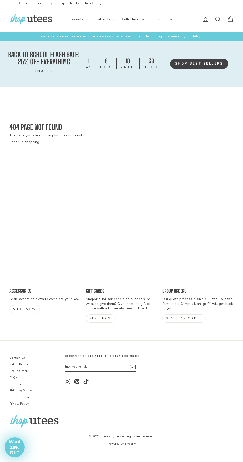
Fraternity (103, 19)
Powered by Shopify (121, 444)
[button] (15, 447)
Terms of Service (20, 397)
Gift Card (15, 384)
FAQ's (13, 377)
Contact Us (17, 358)
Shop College (93, 3)
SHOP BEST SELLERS (199, 63)
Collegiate (160, 19)
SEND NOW (100, 318)
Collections (131, 19)
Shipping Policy (20, 390)
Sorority (77, 19)
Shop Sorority (43, 3)
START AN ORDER (184, 318)
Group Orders (19, 3)
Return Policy (18, 364)
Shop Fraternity (68, 3)
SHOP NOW (24, 309)
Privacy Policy (19, 403)
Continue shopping (24, 142)
